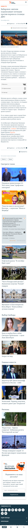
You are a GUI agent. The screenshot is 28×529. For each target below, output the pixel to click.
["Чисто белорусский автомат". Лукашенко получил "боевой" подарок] (14, 273)
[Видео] (17, 527)
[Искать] (24, 527)
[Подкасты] (2, 513)
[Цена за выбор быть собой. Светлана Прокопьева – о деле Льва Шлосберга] (14, 324)
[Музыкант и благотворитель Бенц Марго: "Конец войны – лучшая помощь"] (14, 296)
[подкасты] (11, 527)
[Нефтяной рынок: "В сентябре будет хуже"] (14, 252)
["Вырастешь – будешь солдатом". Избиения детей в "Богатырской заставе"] (14, 419)
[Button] (10, 24)
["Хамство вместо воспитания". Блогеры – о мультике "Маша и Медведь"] (14, 197)
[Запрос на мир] (14, 347)
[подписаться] (5, 513)
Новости (4, 6)
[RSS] (23, 510)
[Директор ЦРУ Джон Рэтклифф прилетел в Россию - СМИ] (14, 372)
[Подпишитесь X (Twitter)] (9, 510)
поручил (12, 132)
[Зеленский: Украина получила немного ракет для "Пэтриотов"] (14, 392)
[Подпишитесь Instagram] (19, 510)
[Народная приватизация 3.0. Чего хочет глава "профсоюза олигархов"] (14, 174)
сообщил (13, 128)
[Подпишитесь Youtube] (12, 510)
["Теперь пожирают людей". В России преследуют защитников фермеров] (14, 442)
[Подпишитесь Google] (2, 510)
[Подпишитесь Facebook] (5, 510)
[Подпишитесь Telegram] (16, 510)
